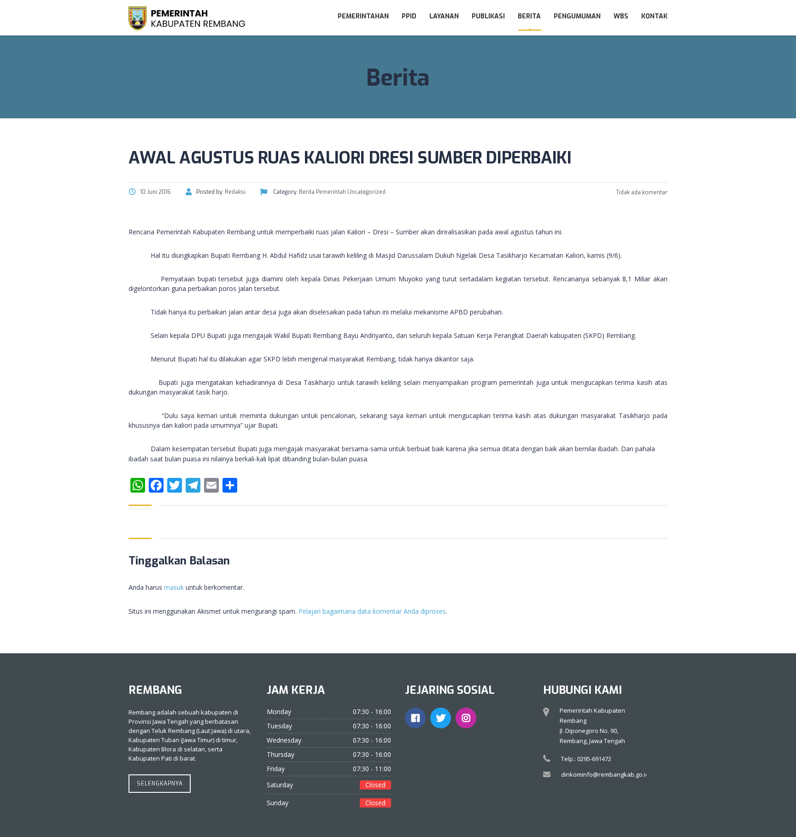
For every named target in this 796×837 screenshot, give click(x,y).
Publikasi (488, 16)
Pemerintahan (363, 16)
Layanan (444, 16)
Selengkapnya (160, 783)
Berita (529, 16)
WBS (621, 16)
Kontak (654, 16)
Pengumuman (577, 16)
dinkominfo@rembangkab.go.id (605, 774)
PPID (409, 16)
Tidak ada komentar (641, 192)
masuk (174, 587)
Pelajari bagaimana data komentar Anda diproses (372, 611)
